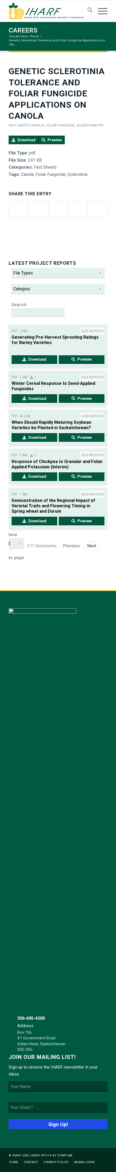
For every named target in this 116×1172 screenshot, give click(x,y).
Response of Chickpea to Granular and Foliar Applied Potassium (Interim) (57, 464)
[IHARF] (48, 11)
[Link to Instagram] (103, 1155)
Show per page (15, 546)
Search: (19, 304)
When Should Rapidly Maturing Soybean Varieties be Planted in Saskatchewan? (51, 425)
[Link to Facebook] (95, 1155)
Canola (37, 125)
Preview (54, 140)
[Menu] (100, 11)
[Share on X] (38, 209)
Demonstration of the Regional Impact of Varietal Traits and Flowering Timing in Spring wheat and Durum (53, 506)
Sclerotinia (86, 125)
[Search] (87, 11)
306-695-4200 (31, 1018)
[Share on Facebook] (19, 209)
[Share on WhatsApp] (58, 209)
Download (27, 140)
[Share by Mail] (97, 209)
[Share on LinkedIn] (77, 209)
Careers (23, 30)
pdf (101, 125)
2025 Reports (92, 331)
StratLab (65, 1155)
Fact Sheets (19, 125)
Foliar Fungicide (60, 125)
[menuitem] (87, 11)
